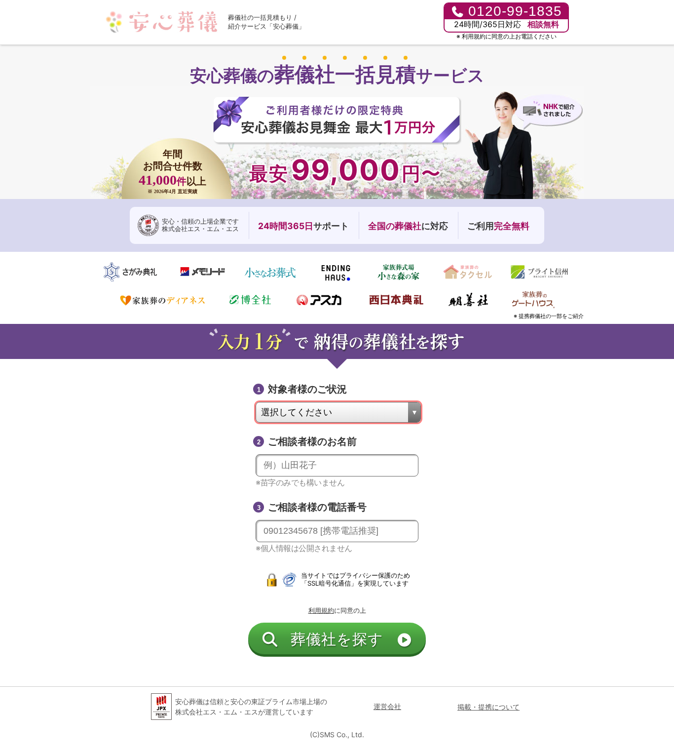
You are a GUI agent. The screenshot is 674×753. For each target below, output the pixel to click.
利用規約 (474, 36)
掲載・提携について (488, 707)
